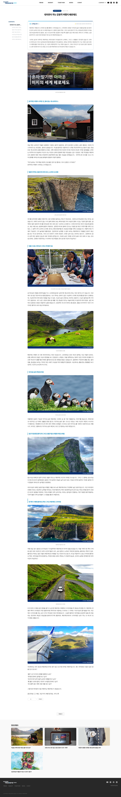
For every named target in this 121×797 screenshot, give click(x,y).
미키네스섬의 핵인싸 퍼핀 (17, 34)
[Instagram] (111, 3)
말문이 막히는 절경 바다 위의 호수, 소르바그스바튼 (17, 29)
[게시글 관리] (35, 699)
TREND (41, 2)
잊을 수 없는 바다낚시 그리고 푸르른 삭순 (17, 32)
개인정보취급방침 (114, 785)
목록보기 (60, 714)
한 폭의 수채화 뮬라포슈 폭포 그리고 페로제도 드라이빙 (17, 39)
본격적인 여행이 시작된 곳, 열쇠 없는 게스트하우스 (17, 27)
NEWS (71, 2)
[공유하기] (33, 699)
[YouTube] (108, 3)
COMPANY (101, 2)
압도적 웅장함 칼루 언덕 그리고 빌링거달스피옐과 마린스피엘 (17, 37)
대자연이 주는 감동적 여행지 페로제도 (16, 25)
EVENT (80, 2)
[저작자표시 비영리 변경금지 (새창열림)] (46, 699)
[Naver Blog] (117, 3)
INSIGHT (50, 2)
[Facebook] (114, 3)
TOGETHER (61, 2)
